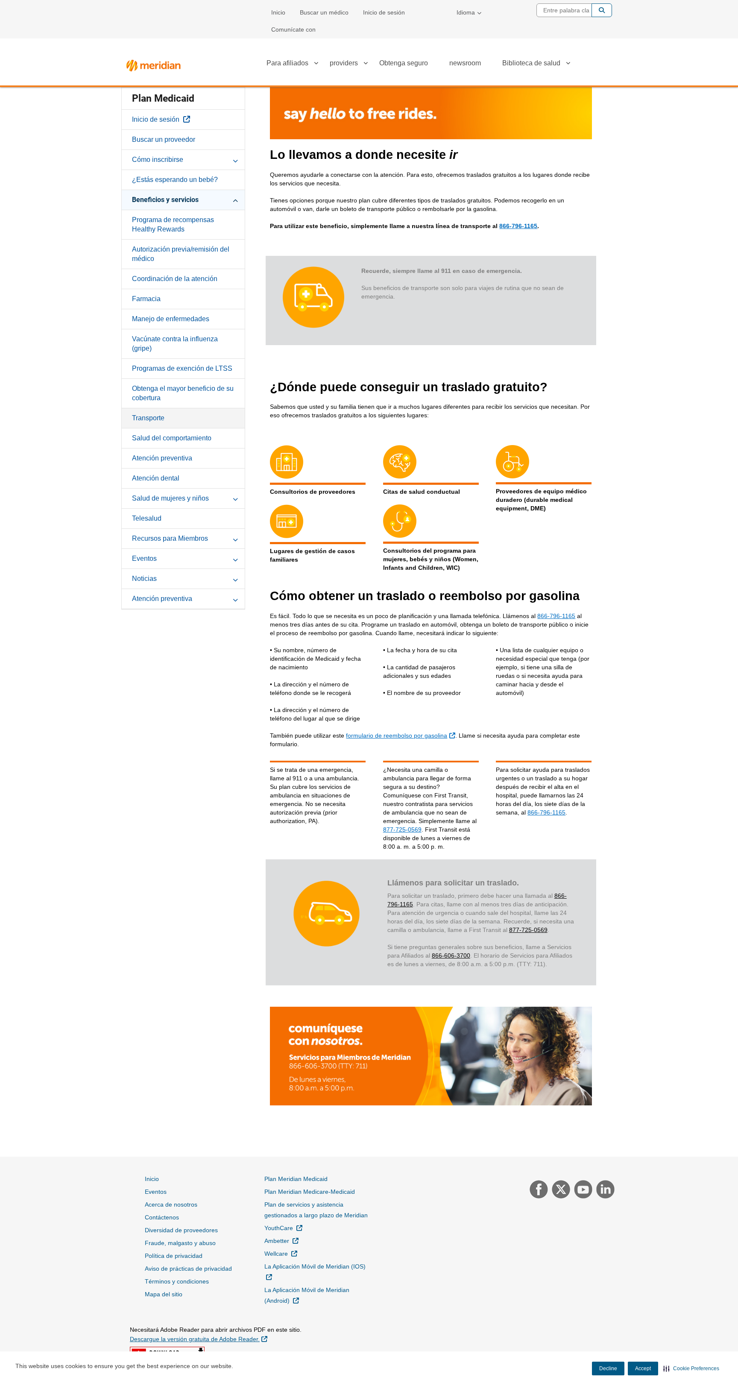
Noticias (144, 578)
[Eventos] (235, 558)
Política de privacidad (173, 1255)
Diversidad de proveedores (181, 1230)
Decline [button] (608, 1368)
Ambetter (281, 1240)
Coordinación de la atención (174, 278)
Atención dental (155, 478)
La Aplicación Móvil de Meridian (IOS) (315, 1271)
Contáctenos (162, 1217)
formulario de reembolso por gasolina (401, 735)
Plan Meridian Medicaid (296, 1178)
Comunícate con (293, 29)
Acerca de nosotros (171, 1204)
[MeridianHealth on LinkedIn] (603, 1190)
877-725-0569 (402, 829)
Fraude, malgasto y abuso (180, 1243)
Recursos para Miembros (170, 538)
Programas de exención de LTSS (182, 368)
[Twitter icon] (560, 1190)
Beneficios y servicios (165, 200)
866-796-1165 (518, 226)
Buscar (602, 10)
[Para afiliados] (316, 64)
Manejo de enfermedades (170, 318)
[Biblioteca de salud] (568, 64)
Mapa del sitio (163, 1294)
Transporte (148, 418)
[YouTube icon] (582, 1190)
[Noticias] (235, 578)
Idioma (466, 12)
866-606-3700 (451, 955)
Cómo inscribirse (157, 159)
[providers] (365, 64)
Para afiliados (287, 63)
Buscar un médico (324, 12)
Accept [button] (643, 1368)
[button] (691, 1368)
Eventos (144, 558)
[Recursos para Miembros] (235, 538)
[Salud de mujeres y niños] (235, 498)
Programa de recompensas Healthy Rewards (173, 224)
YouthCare (283, 1227)
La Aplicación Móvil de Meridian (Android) (306, 1295)
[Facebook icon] (537, 1190)
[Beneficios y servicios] (235, 199)
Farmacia (146, 298)
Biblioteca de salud (531, 63)
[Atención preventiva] (235, 598)
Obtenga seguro (403, 63)
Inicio (278, 12)
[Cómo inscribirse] (235, 159)
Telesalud (146, 518)
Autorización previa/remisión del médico (180, 254)
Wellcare (280, 1253)
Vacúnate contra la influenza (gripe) (175, 343)
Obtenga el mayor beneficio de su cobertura (183, 393)
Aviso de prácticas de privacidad (188, 1268)
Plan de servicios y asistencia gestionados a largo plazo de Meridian (316, 1210)
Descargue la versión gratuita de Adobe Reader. (198, 1338)
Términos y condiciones (177, 1281)
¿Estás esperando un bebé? (175, 179)
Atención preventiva (162, 458)
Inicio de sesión (384, 12)
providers (344, 63)
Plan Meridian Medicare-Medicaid (309, 1191)
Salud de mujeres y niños (170, 498)
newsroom (465, 63)
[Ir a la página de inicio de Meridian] (153, 63)
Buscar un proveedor (163, 139)
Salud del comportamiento (171, 438)
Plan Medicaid (163, 98)
